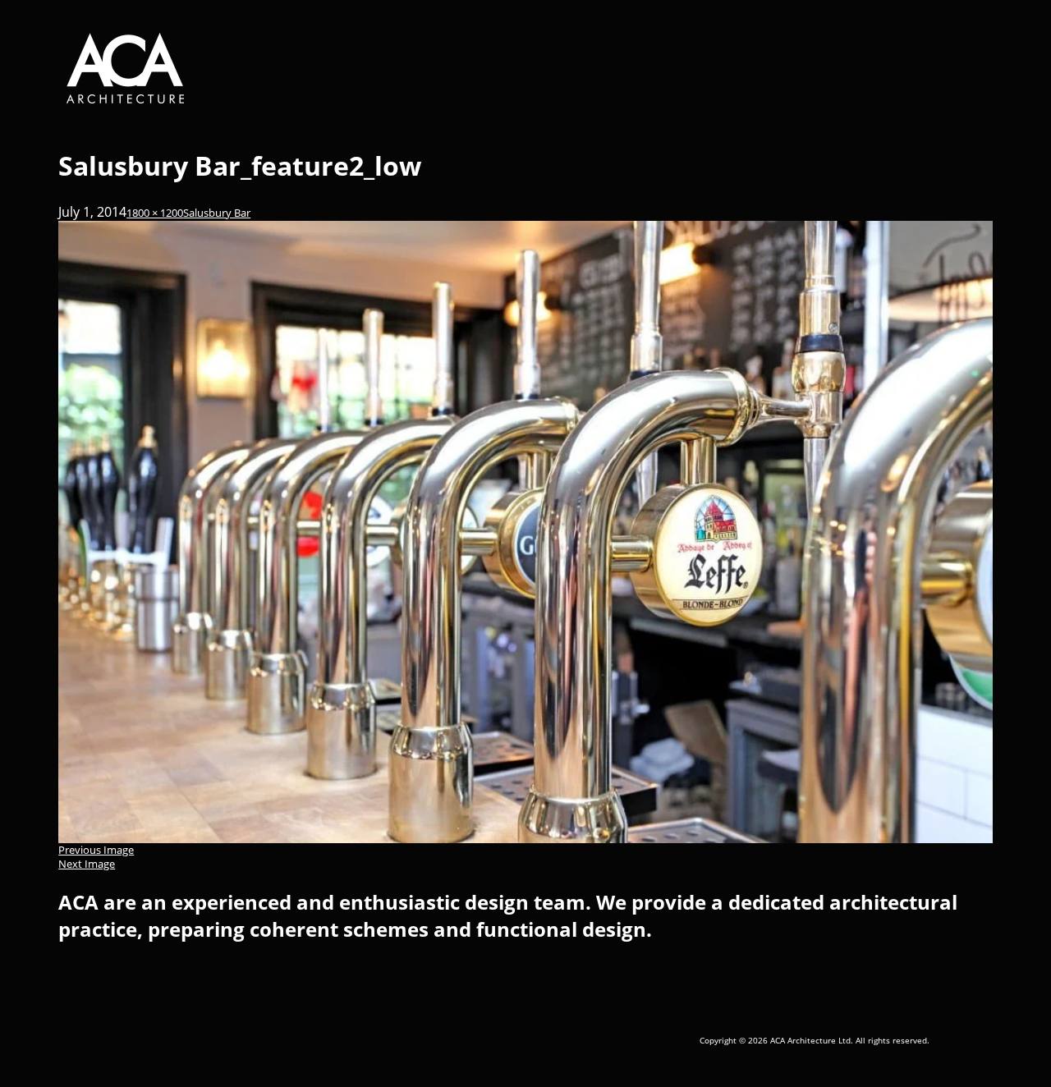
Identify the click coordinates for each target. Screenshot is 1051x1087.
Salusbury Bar (216, 213)
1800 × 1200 (154, 213)
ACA (170, 68)
